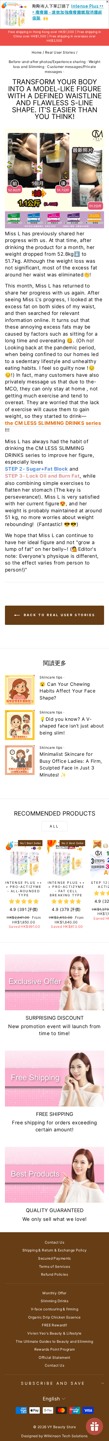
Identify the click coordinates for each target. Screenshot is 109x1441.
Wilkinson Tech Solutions (65, 1436)
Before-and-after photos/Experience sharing (47, 61)
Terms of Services (54, 1266)
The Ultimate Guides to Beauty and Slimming (54, 1341)
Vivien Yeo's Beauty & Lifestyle (54, 1333)
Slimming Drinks (54, 1301)
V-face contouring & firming (54, 1309)
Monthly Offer (54, 1293)
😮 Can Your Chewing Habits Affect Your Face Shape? (67, 691)
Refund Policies (54, 1274)
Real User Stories (60, 52)
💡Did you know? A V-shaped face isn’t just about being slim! (72, 726)
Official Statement (54, 1357)
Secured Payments (54, 1258)
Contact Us (54, 1242)
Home (37, 52)
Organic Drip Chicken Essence (54, 1317)
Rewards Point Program (54, 1349)
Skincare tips (51, 677)
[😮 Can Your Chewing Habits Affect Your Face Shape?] (20, 690)
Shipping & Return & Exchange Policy (54, 1250)
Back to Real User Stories (58, 615)
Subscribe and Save (53, 1383)
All (54, 826)
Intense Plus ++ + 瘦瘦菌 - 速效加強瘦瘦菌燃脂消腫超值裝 (68, 12)
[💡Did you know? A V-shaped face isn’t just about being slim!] (20, 725)
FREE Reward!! (54, 1325)
